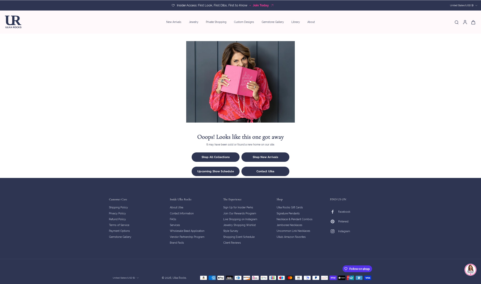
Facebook (344, 211)
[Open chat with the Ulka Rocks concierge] (470, 270)
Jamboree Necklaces (289, 225)
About (311, 21)
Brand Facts (177, 242)
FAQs (173, 219)
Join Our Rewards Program (239, 213)
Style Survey (230, 230)
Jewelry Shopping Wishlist (239, 225)
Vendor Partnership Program (187, 236)
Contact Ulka (265, 171)
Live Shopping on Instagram (240, 219)
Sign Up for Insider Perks (238, 207)
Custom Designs (244, 21)
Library (295, 21)
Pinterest (343, 221)
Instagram (344, 231)
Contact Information (182, 213)
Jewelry (193, 21)
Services (175, 225)
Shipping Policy (118, 207)
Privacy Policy (117, 213)
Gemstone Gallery (273, 21)
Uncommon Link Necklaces (293, 230)
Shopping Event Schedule (239, 236)
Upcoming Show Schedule (215, 171)
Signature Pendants (288, 213)
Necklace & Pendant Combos (294, 219)
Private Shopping (216, 21)
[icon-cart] (473, 22)
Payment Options (119, 230)
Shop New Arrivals (265, 157)
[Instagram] (334, 231)
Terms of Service (119, 225)
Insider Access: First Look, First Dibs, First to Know (212, 5)
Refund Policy (117, 219)
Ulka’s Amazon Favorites (291, 236)
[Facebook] (334, 212)
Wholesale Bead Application (187, 230)
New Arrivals (173, 21)
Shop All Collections (216, 157)
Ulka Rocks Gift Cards (290, 207)
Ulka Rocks (179, 277)
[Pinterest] (334, 221)
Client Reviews (232, 242)
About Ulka (176, 207)
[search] (456, 22)
